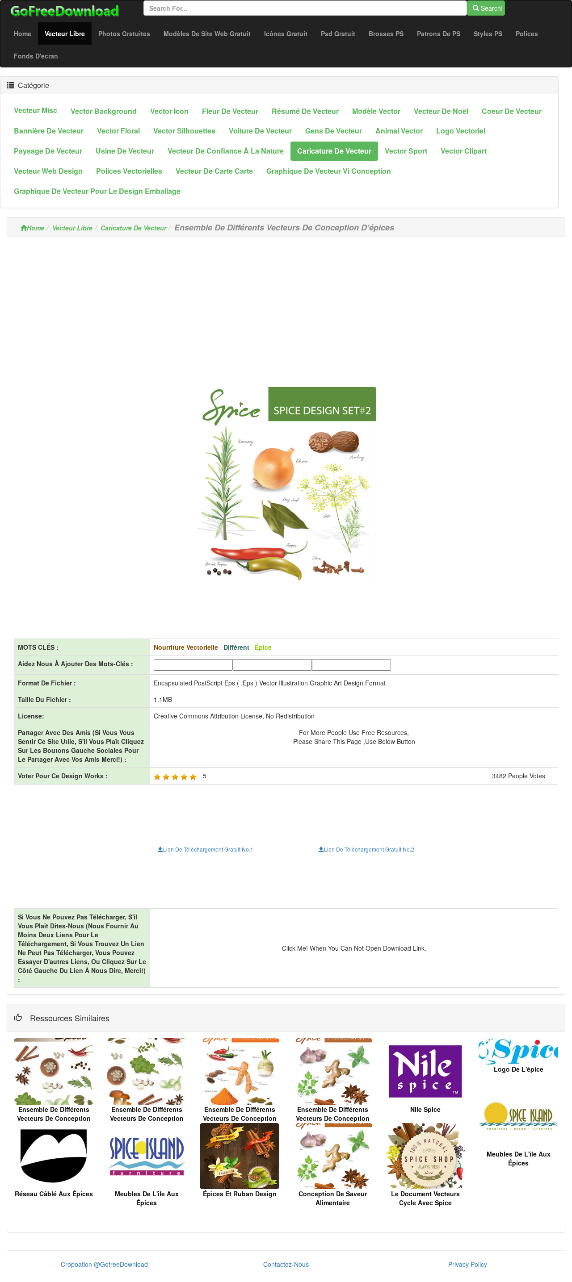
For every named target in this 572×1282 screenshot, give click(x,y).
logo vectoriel (460, 130)
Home (22, 33)
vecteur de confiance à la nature (226, 151)
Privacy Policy (467, 1264)
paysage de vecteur (48, 151)
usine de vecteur (125, 151)
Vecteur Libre (68, 33)
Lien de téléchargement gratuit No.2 (369, 849)
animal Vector (399, 130)
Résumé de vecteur (305, 111)
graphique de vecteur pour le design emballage (97, 191)
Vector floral (118, 130)
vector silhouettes (184, 130)
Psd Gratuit (338, 33)
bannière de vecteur (49, 130)
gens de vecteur (333, 130)
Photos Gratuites (124, 33)
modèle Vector (376, 111)
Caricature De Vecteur (133, 227)
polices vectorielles (129, 171)
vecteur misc (35, 110)
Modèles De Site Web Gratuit (207, 33)
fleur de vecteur (230, 111)
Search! (491, 8)
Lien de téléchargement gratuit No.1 (208, 849)
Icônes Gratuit (285, 33)
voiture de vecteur (260, 130)
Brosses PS (386, 33)
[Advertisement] (286, 306)
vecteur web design (48, 171)
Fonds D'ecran (36, 55)
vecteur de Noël (441, 111)
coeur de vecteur (512, 111)
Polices (527, 33)
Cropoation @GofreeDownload (104, 1264)
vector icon (169, 111)
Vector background (104, 111)
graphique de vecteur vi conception (328, 171)
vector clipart (464, 151)
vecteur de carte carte (214, 171)
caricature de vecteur (334, 151)
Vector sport (406, 151)
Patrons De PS (438, 33)
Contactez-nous (286, 1264)
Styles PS (488, 33)
